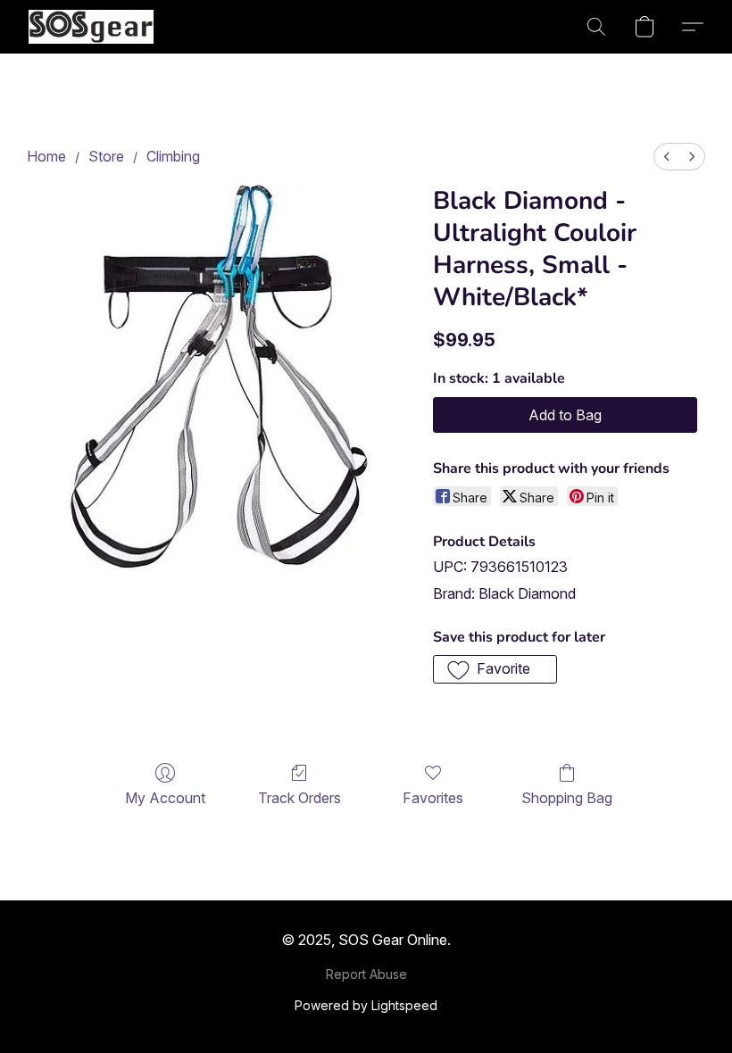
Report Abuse (366, 974)
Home (46, 156)
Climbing (173, 156)
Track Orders (299, 798)
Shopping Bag (566, 798)
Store (106, 156)
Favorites (433, 798)
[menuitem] (666, 157)
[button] (91, 27)
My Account (165, 798)
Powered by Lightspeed (366, 1005)
